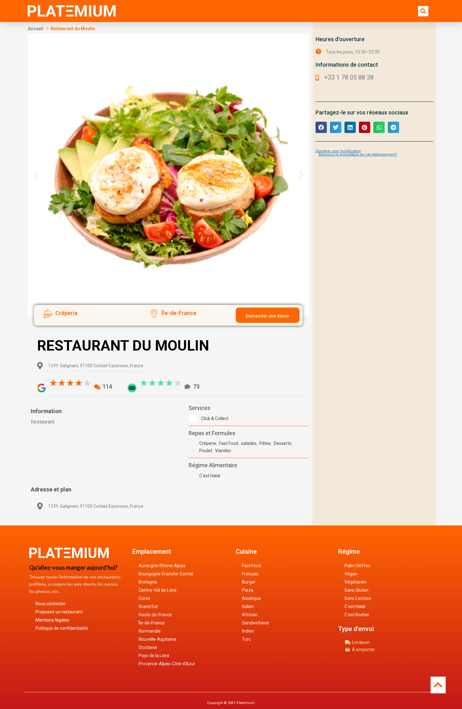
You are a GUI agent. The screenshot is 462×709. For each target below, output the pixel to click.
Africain (250, 614)
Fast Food (251, 565)
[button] (423, 11)
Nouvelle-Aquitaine (157, 639)
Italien (248, 606)
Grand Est (148, 606)
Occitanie (148, 647)
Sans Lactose (357, 598)
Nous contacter (51, 603)
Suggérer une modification (338, 151)
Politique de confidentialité (62, 628)
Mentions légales (52, 620)
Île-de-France (152, 622)
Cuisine (246, 551)
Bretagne (148, 581)
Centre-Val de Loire (158, 590)
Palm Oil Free (357, 565)
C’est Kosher (356, 614)
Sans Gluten (356, 590)
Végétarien (355, 581)
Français (250, 573)
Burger (249, 581)
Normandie (150, 631)
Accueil (35, 28)
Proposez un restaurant (59, 611)
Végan (350, 573)
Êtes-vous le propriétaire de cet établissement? (358, 154)
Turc (246, 639)
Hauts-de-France (155, 614)
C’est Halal (354, 606)
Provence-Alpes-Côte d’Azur (167, 663)
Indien (248, 631)
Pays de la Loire (154, 655)
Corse (144, 598)
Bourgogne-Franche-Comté (166, 573)
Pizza (247, 590)
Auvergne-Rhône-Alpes (162, 565)
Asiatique (251, 598)
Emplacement (151, 551)
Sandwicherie (255, 622)
